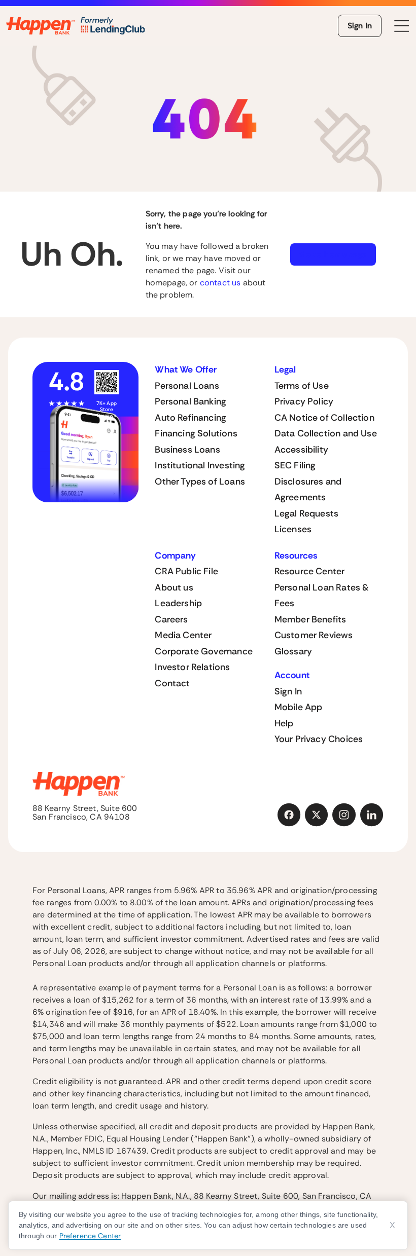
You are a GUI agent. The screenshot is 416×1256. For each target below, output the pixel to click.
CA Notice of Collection (324, 418)
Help (284, 723)
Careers (171, 619)
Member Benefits (310, 619)
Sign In (360, 25)
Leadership (178, 603)
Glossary (293, 651)
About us (174, 587)
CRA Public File (186, 571)
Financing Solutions (196, 433)
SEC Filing (295, 465)
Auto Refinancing (190, 418)
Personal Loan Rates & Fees (321, 595)
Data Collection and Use (325, 433)
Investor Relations (192, 667)
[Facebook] (289, 815)
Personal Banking (190, 401)
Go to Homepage (333, 254)
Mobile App (298, 707)
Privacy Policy (304, 401)
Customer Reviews (313, 635)
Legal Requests (306, 513)
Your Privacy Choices (318, 739)
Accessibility (301, 450)
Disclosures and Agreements (308, 489)
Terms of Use (301, 386)
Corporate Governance (204, 651)
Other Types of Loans (200, 481)
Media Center (183, 635)
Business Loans (187, 450)
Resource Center (309, 571)
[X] (316, 815)
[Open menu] (402, 26)
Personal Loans (187, 386)
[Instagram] (344, 815)
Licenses (292, 529)
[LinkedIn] (372, 815)
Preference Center (90, 1235)
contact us (220, 282)
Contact (172, 683)
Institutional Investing (200, 465)
